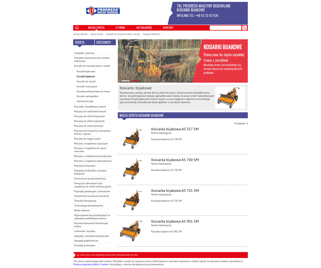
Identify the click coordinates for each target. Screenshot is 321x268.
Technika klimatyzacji (85, 200)
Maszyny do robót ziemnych (88, 126)
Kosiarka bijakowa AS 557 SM (175, 129)
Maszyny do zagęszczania (87, 138)
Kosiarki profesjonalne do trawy (93, 91)
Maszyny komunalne (84, 165)
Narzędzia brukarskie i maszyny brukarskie (90, 172)
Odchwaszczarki (85, 101)
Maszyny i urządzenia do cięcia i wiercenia (90, 150)
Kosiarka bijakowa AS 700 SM (175, 160)
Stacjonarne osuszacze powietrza (91, 196)
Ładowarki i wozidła (84, 231)
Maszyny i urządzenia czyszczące (91, 143)
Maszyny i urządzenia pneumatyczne (93, 156)
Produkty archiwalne (84, 245)
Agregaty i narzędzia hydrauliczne (91, 236)
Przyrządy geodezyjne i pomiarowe (92, 191)
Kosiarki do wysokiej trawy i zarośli (123, 33)
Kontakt (168, 27)
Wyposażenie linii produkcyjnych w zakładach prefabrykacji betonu (92, 217)
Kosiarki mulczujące (87, 86)
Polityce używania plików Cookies (91, 264)
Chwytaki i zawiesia (84, 53)
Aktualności (144, 27)
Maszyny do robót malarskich (89, 121)
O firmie (120, 27)
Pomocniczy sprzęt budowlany (90, 178)
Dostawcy (103, 42)
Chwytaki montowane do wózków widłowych (92, 59)
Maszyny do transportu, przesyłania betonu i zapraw (92, 132)
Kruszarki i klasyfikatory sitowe (90, 106)
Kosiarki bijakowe (151, 33)
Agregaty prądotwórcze (86, 240)
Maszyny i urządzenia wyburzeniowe (93, 161)
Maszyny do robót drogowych (89, 116)
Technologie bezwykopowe (88, 205)
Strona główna (80, 33)
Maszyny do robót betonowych (90, 111)
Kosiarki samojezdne (87, 96)
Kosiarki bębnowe (86, 71)
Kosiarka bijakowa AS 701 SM (175, 191)
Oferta (79, 42)
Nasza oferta (96, 27)
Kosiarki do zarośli (86, 81)
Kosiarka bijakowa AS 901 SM (175, 221)
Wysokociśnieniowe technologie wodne (91, 225)
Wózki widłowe (82, 210)
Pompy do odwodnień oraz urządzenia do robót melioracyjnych (92, 185)
